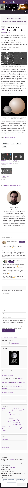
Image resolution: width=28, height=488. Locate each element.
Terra (21, 428)
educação (17, 417)
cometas (23, 412)
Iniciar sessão (5, 439)
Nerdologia (4, 425)
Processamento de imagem (18, 427)
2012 (3, 409)
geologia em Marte (21, 419)
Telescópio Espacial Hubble (15, 428)
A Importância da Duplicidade (14, 18)
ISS (5, 421)
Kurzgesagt (9, 421)
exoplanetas (4, 419)
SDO (7, 428)
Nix (17, 185)
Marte (15, 421)
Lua (12, 421)
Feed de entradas (6, 442)
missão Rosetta (10, 422)
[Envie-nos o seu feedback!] (14, 2)
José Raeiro (12, 467)
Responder (22, 241)
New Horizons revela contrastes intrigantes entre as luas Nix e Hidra (6, 162)
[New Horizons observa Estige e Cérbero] (6, 171)
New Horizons (13, 185)
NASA (14, 422)
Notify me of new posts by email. (12, 328)
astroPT (16, 409)
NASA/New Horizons (10, 137)
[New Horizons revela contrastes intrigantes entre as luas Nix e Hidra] (6, 156)
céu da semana (7, 417)
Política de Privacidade (11, 482)
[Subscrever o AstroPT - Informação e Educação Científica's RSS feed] (1, 2)
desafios (14, 417)
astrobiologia (10, 409)
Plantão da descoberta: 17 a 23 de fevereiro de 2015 (14, 21)
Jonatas (8, 241)
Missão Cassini (21, 421)
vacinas (5, 431)
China (23, 410)
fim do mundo (12, 419)
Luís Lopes (4, 32)
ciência (3, 412)
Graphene (12, 459)
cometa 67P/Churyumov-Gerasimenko (13, 412)
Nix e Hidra (15, 160)
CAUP (20, 410)
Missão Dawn (4, 422)
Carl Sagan (13, 410)
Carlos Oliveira (11, 260)
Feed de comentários (7, 444)
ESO (21, 417)
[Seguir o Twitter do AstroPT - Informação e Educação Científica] (7, 2)
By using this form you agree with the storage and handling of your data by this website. (14, 321)
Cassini (17, 410)
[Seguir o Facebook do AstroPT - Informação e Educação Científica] (9, 2)
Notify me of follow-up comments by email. (13, 326)
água (9, 431)
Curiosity (22, 415)
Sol (8, 428)
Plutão (8, 32)
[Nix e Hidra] (18, 156)
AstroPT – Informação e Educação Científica (14, 7)
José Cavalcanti (6, 382)
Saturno (4, 428)
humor (3, 421)
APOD (6, 409)
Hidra (8, 185)
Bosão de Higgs (22, 409)
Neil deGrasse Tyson (20, 422)
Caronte (5, 185)
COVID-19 (15, 414)
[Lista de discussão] (11, 2)
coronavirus (6, 415)
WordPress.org (5, 447)
